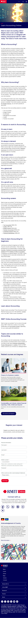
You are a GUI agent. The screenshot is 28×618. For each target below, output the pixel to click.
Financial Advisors (11, 100)
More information (5, 540)
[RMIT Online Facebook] (3, 508)
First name (3, 445)
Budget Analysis (7, 103)
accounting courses (15, 326)
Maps (4, 575)
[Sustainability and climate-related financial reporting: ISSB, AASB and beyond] (13, 393)
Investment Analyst (8, 231)
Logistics (15, 345)
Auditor (5, 226)
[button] (23, 1)
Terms (18, 605)
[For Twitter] (5, 601)
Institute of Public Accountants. (17, 251)
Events (4, 571)
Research (4, 590)
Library (4, 573)
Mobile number (5, 459)
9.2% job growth (8, 89)
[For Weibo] (17, 601)
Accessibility (4, 606)
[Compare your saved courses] (19, 1)
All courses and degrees (8, 413)
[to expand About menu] (25, 597)
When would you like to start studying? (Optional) (13, 472)
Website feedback (12, 606)
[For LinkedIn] (11, 601)
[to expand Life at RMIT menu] (25, 587)
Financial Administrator (8, 233)
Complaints (19, 606)
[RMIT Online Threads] (22, 508)
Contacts (5, 580)
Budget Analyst (7, 228)
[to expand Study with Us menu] (25, 584)
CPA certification (11, 162)
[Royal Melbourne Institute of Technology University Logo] (3, 1)
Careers (5, 577)
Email (2, 454)
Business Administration (19, 343)
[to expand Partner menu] (25, 594)
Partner (4, 593)
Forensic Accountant (8, 230)
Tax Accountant (7, 225)
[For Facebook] (2, 601)
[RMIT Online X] (8, 508)
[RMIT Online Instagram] (18, 508)
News (4, 569)
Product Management (6, 345)
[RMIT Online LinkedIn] (13, 508)
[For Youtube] (14, 601)
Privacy (22, 605)
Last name (3, 450)
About (3, 597)
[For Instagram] (8, 601)
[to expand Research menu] (25, 590)
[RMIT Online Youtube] (2, 511)
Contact (24, 311)
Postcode (3, 468)
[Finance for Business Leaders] (13, 365)
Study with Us (5, 583)
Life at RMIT (5, 587)
